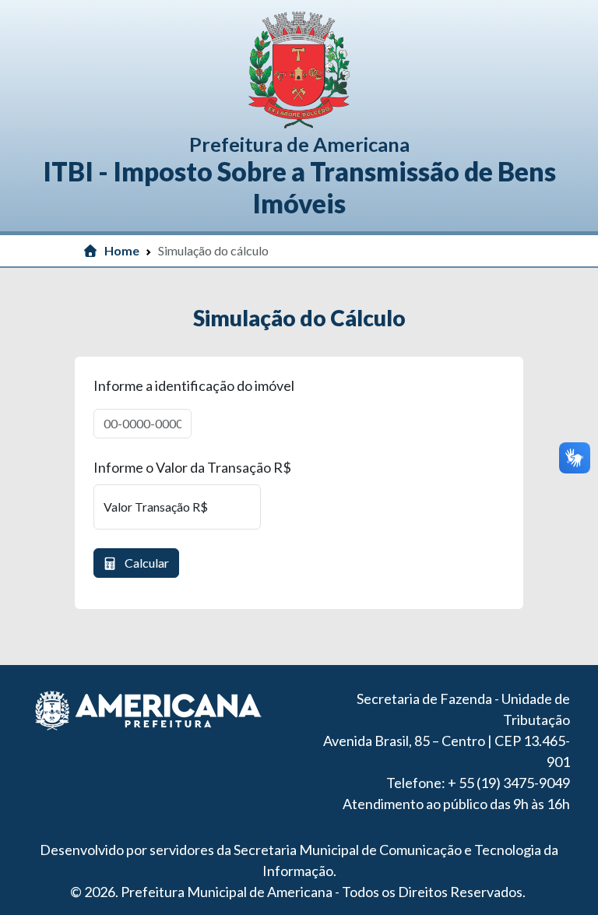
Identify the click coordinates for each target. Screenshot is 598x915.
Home (121, 250)
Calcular (145, 562)
